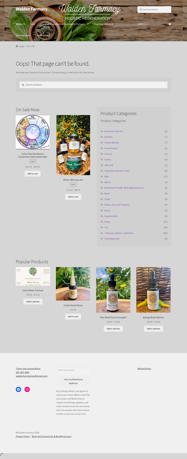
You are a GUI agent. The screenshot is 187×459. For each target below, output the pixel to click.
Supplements (111, 216)
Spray (107, 210)
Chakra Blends (111, 142)
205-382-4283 (22, 372)
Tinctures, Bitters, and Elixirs (119, 233)
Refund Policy (144, 368)
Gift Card (108, 165)
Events (107, 159)
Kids (106, 176)
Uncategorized (111, 238)
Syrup (107, 221)
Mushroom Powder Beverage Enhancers (124, 187)
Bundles (108, 136)
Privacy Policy (23, 436)
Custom (108, 153)
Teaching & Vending (103, 24)
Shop (32, 24)
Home (21, 46)
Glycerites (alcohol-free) (116, 170)
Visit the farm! (23, 35)
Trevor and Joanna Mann (28, 368)
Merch (107, 182)
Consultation (42, 35)
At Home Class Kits (114, 131)
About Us (20, 24)
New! (106, 193)
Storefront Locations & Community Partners (62, 24)
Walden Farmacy (31, 9)
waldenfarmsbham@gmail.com (31, 376)
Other (107, 199)
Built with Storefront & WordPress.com (51, 436)
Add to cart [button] (33, 173)
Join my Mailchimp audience (73, 381)
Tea (106, 227)
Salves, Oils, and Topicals (116, 204)
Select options (33, 301)
